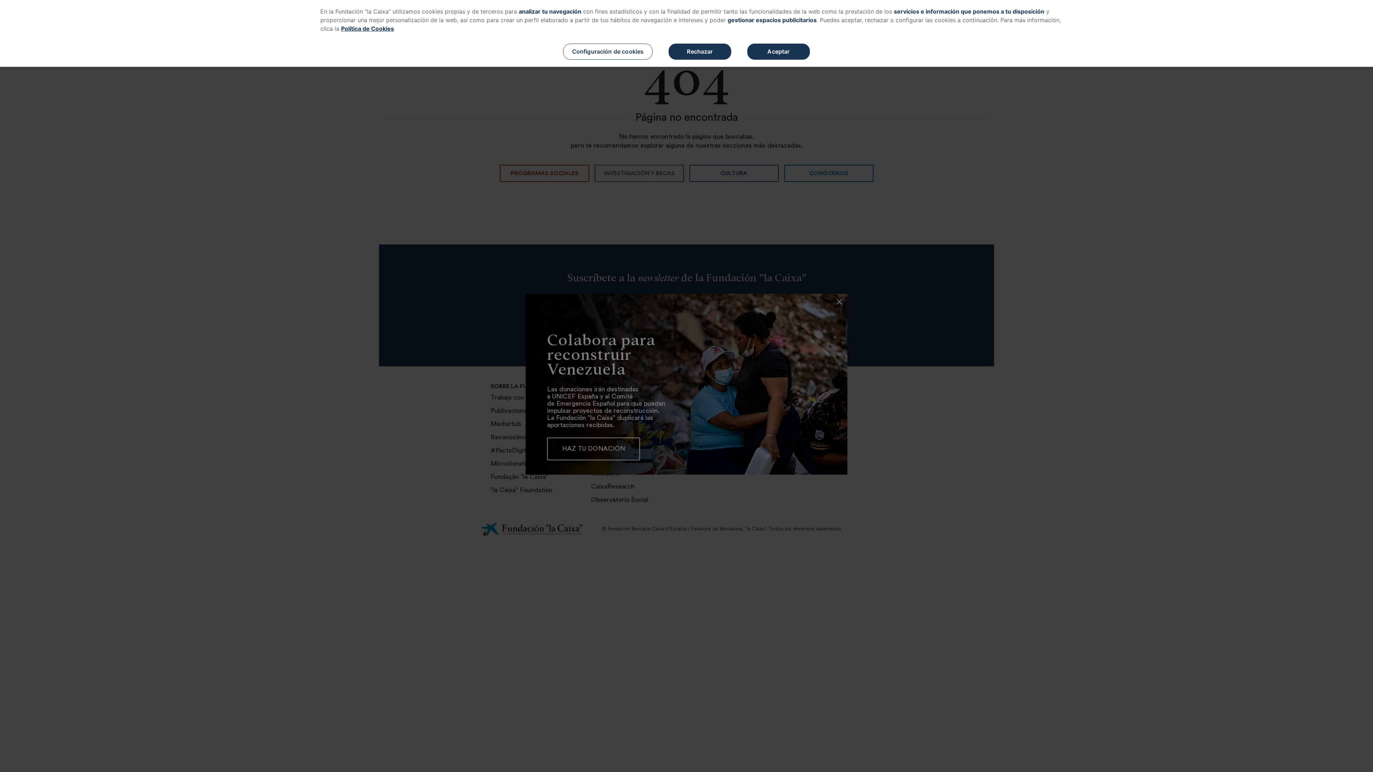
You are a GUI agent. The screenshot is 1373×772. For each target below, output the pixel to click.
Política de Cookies (367, 28)
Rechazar (700, 51)
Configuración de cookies (608, 51)
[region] (686, 33)
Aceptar (778, 51)
